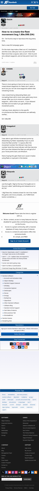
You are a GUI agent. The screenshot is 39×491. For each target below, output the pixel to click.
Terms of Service (18, 488)
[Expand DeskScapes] (3, 290)
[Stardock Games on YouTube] (18, 344)
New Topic (32, 7)
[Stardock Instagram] (24, 344)
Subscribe (27, 479)
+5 (3, 74)
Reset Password (29, 458)
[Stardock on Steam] (27, 344)
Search (11, 11)
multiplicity (24, 397)
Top (37, 80)
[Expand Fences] (3, 293)
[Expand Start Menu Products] (3, 310)
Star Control (26, 430)
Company (4, 445)
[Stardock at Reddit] (13, 347)
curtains (22, 407)
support (4, 410)
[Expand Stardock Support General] (3, 283)
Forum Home (4, 11)
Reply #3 (4, 180)
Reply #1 (4, 80)
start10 (34, 399)
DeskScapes (4, 430)
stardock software (6, 397)
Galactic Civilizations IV (29, 425)
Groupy (3, 435)
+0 (3, 131)
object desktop (6, 407)
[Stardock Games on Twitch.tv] (21, 344)
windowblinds (11, 394)
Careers (3, 455)
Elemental (25, 423)
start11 (29, 402)
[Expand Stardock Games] (1, 318)
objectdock (16, 397)
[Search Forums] (37, 2)
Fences (3, 428)
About (3, 448)
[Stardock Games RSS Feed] (26, 347)
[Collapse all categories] (37, 275)
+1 (3, 25)
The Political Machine (28, 433)
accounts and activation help (23, 399)
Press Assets (4, 460)
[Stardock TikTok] (19, 347)
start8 (3, 399)
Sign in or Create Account (19, 241)
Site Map (31, 488)
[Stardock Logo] (10, 2)
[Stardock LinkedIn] (22, 347)
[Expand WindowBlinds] (3, 315)
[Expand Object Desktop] (3, 280)
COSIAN (9, 69)
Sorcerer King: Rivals (28, 440)
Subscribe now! (19, 334)
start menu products (22, 394)
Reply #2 (4, 135)
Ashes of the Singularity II (30, 421)
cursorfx (12, 404)
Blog (2, 450)
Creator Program (6, 462)
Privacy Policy (8, 488)
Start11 (3, 425)
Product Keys (28, 455)
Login (16, 11)
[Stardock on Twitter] (11, 344)
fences (4, 394)
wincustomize (12, 402)
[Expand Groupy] (3, 295)
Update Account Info (30, 460)
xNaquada (10, 171)
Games (25, 417)
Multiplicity (4, 433)
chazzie (9, 19)
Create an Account (30, 453)
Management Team (6, 453)
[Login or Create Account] (32, 2)
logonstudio (15, 407)
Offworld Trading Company (30, 435)
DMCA (25, 488)
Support (28, 445)
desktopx (4, 402)
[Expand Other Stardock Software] (3, 303)
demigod (18, 404)
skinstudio (4, 404)
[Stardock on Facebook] (14, 344)
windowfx (25, 404)
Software (4, 417)
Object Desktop (5, 421)
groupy (31, 397)
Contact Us (4, 465)
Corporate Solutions (6, 423)
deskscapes (10, 399)
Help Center (28, 448)
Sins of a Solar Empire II (29, 428)
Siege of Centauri (27, 438)
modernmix (29, 407)
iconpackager (21, 402)
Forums (3, 467)
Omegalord (10, 126)
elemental (32, 404)
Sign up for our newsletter (11, 476)
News (2, 458)
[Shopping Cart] (34, 2)
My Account (28, 450)
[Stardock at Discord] (16, 347)
